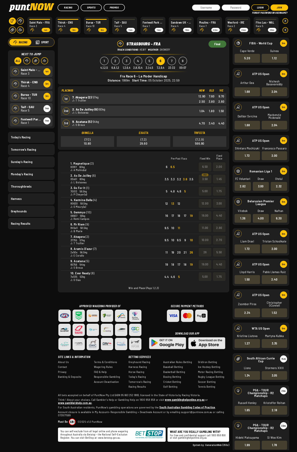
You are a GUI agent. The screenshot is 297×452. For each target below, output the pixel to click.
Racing (68, 7)
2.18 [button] (274, 410)
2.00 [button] (274, 155)
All (18, 61)
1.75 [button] (219, 191)
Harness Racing (137, 366)
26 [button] (205, 252)
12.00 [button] (205, 203)
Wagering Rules (103, 366)
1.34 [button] (247, 375)
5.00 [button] (205, 191)
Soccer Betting (207, 381)
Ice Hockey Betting (209, 366)
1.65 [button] (247, 410)
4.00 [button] (261, 218)
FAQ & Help (100, 372)
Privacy (62, 372)
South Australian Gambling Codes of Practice (187, 407)
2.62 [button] (243, 186)
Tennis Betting (206, 386)
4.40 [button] (219, 215)
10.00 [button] (205, 240)
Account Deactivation (106, 381)
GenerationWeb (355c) (217, 445)
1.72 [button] (247, 155)
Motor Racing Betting (210, 372)
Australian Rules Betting (177, 362)
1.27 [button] (247, 343)
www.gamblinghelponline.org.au (185, 399)
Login (260, 7)
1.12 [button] (274, 58)
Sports (91, 7)
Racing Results (21, 223)
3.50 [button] (205, 179)
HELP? (255, 12)
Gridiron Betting (207, 362)
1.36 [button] (242, 218)
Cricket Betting (172, 381)
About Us (63, 362)
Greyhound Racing (139, 362)
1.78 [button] (274, 445)
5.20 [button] (247, 58)
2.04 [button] (274, 91)
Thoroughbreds (21, 186)
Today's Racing (21, 137)
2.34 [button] (247, 312)
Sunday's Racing (22, 162)
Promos (114, 7)
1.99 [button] (247, 445)
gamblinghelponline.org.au (192, 437)
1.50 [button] (247, 279)
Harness (16, 198)
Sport (45, 42)
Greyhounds (19, 211)
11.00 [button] (205, 228)
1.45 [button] (219, 179)
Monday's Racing (22, 174)
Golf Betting (170, 386)
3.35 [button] (274, 343)
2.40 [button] (274, 279)
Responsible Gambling (107, 376)
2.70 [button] (219, 240)
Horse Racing (136, 372)
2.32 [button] (279, 186)
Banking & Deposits (69, 376)
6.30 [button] (279, 218)
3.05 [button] (274, 375)
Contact (62, 366)
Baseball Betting (173, 366)
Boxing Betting (172, 376)
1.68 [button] (247, 91)
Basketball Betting (174, 372)
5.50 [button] (219, 252)
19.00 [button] (205, 215)
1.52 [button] (274, 312)
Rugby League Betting (211, 376)
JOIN (279, 7)
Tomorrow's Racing (23, 149)
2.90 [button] (219, 228)
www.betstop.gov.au (109, 437)
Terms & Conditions (105, 362)
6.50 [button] (205, 166)
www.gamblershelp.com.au (75, 403)
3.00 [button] (261, 186)
